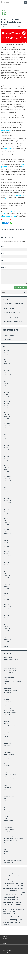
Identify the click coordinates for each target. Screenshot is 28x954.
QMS (5, 800)
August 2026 (6, 350)
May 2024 (6, 410)
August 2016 (6, 615)
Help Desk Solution (8, 752)
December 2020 (7, 500)
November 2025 (7, 370)
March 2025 (6, 387)
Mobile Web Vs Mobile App (9, 783)
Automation (10, 881)
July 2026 (6, 352)
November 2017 (7, 582)
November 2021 (7, 476)
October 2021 (7, 478)
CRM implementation (13, 890)
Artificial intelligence (8, 663)
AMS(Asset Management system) (11, 659)
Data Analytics (12, 892)
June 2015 (6, 646)
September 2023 (7, 427)
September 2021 (7, 480)
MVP (5, 789)
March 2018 (6, 573)
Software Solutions (8, 827)
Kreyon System (7, 767)
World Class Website (8, 862)
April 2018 (6, 571)
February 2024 (7, 416)
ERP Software (18, 904)
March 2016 (6, 626)
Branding (6, 679)
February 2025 (7, 390)
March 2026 (6, 361)
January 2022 (6, 471)
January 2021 (6, 498)
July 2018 (6, 564)
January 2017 (6, 604)
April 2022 (6, 465)
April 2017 (6, 597)
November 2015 (7, 635)
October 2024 (7, 398)
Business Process (7, 688)
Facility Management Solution (10, 736)
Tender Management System (10, 833)
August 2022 (6, 456)
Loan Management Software (10, 778)
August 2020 (6, 509)
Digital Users (6, 719)
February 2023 (7, 443)
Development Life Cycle (9, 710)
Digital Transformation (8, 716)
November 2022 (7, 449)
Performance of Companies (9, 796)
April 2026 (6, 359)
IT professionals (7, 765)
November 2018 (7, 555)
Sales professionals (8, 811)
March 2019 (6, 546)
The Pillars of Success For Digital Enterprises (13, 838)
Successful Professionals (9, 829)
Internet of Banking (8, 761)
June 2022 (6, 460)
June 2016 (6, 619)
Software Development (7, 916)
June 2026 (6, 354)
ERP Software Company (10, 907)
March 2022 (6, 467)
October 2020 (7, 504)
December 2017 (7, 580)
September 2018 (7, 560)
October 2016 (7, 610)
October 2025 (7, 372)
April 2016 (6, 624)
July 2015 (6, 643)
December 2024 (7, 394)
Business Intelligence (8, 683)
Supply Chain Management (9, 831)
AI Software (15, 880)
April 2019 (6, 544)
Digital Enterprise (11, 897)
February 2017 (7, 602)
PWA (5, 798)
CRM (5, 697)
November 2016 (7, 608)
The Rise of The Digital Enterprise (11, 840)
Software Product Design (9, 822)
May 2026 (6, 357)
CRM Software (21, 890)
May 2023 (6, 436)
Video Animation (7, 853)
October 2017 (7, 584)
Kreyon (4, 26)
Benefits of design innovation (10, 670)
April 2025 (6, 385)
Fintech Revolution (8, 743)
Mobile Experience (8, 780)
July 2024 (6, 405)
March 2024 (6, 414)
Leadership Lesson (8, 769)
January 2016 (6, 630)
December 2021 (7, 474)
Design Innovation (13, 26)
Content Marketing (8, 694)
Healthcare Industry (8, 750)
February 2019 (7, 549)
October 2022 (7, 451)
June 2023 (6, 434)
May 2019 (6, 542)
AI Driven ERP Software (13, 878)
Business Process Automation (10, 690)
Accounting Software (16, 876)
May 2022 (6, 463)
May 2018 (6, 568)
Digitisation (6, 721)
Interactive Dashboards (9, 754)
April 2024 (6, 412)
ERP (5, 734)
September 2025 (7, 374)
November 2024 (7, 396)
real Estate (6, 802)
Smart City (6, 816)
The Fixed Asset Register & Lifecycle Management (14, 836)
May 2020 (6, 515)
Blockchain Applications (9, 677)
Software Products (8, 922)
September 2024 (7, 401)
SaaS (5, 807)
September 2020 (7, 507)
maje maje (6, 337)
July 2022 (6, 458)
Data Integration (7, 701)
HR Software (14, 909)
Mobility (5, 785)
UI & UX (5, 849)
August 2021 (6, 482)
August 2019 (6, 535)
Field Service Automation (9, 739)
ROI (5, 805)
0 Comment (21, 26)
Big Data (5, 674)
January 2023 (6, 445)
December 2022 (7, 447)
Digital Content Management (10, 712)
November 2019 (7, 529)
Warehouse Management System (11, 855)
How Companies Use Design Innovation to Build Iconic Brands (12, 22)
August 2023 (6, 429)
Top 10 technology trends (9, 844)
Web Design (6, 858)
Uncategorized (7, 851)
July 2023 (6, 432)
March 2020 (6, 520)
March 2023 (6, 440)
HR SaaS (8, 909)
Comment (3, 267)
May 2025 (6, 383)
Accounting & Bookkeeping (9, 874)
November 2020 (7, 502)
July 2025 (6, 379)
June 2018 (6, 566)
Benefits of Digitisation (9, 672)
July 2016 (6, 617)
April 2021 (6, 491)
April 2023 (6, 438)
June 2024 (6, 407)
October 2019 (7, 531)
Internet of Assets (8, 758)
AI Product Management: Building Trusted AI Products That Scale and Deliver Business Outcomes (13, 312)
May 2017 (6, 595)
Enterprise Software (12, 902)
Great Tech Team (7, 747)
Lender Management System (10, 774)
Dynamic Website (7, 727)
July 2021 (6, 485)
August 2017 (6, 588)
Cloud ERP (11, 888)
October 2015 (7, 637)
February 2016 (7, 628)
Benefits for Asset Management (10, 668)
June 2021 (6, 487)
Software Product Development (10, 825)
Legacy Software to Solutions (10, 772)
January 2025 (6, 392)
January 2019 (6, 551)
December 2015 (7, 633)
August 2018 (6, 562)
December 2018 (7, 553)
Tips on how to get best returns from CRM (13, 842)
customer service (6, 892)
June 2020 (6, 513)
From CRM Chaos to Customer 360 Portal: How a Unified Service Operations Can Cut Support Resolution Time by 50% (14, 318)
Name (3, 246)
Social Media (6, 818)
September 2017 (7, 586)
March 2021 (6, 493)
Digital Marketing (7, 714)
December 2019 (7, 527)
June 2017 (6, 593)
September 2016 (7, 613)
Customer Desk (7, 699)
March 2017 (6, 599)
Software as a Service (6, 227)
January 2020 (6, 524)
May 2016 (6, 621)
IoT (4, 763)
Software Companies (8, 820)
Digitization (6, 723)
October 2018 (7, 557)
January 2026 (6, 365)
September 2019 (7, 533)
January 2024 (6, 418)
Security (5, 814)
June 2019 (6, 540)
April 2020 (6, 518)
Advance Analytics (8, 657)
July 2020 (6, 511)
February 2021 (7, 496)
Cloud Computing (7, 692)
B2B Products (7, 666)
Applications (6, 661)
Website (3, 260)
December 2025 (7, 368)
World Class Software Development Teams (13, 860)
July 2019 (6, 538)
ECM (5, 730)
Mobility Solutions (7, 787)
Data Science (6, 703)
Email (2, 253)
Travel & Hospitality (8, 847)
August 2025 (6, 376)
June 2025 (6, 381)
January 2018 (6, 577)
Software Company (22, 913)
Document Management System (10, 725)
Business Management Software (11, 686)
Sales (5, 809)
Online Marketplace (8, 794)
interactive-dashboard (8, 756)
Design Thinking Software (13, 894)
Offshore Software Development (11, 792)
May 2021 (6, 489)
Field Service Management (9, 741)
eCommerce (6, 732)
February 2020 (7, 522)
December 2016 (7, 606)
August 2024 (6, 403)
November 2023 (7, 423)
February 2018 (7, 575)
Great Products (7, 745)
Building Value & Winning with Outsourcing (13, 681)
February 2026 (7, 363)
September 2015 (7, 639)
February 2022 (7, 469)
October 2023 (7, 425)
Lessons (5, 776)
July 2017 (6, 591)
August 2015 (6, 641)
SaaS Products (15, 913)
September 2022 (7, 454)
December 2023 (7, 421)
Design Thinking (7, 708)
